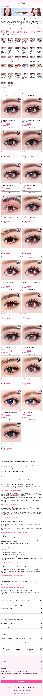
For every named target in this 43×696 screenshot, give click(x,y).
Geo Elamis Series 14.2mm (3, 42)
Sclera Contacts (30, 31)
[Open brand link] (6, 650)
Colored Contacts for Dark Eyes (21, 32)
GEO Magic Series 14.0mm (18, 60)
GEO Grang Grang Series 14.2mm (39, 68)
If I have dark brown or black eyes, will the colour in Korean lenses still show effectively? (16, 638)
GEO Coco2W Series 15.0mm (25, 42)
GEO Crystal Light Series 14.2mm (10, 77)
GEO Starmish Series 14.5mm (3, 77)
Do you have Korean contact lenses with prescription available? (12, 619)
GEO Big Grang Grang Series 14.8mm (32, 68)
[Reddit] (33, 687)
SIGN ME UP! (21, 681)
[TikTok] (18, 687)
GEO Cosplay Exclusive (10, 86)
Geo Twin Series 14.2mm (25, 68)
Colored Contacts (10, 29)
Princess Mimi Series (21, 26)
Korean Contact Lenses (10, 32)
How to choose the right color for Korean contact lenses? (11, 627)
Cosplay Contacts (23, 29)
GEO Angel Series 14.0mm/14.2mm (24, 52)
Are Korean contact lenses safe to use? (8, 612)
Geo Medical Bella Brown (15, 494)
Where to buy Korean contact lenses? (7, 630)
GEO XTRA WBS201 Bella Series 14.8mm (10, 68)
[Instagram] (16, 687)
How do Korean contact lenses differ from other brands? (11, 615)
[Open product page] (32, 140)
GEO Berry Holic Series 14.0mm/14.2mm (10, 61)
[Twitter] (23, 687)
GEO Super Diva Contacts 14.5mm (24, 77)
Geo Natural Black (17, 497)
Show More (21, 642)
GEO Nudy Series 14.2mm (25, 60)
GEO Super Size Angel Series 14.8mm (39, 60)
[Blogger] (31, 687)
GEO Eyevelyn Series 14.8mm (32, 42)
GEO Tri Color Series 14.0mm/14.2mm (10, 52)
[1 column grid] (16, 96)
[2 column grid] (6, 96)
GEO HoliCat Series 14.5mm (18, 42)
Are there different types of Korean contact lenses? (10, 623)
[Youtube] (28, 687)
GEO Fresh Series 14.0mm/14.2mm (3, 69)
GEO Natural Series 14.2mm (18, 68)
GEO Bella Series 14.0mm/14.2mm (3, 52)
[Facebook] (21, 687)
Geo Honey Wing (13, 508)
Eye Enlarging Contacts (32, 32)
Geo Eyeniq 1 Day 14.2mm (10, 42)
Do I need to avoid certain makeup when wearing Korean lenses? (12, 634)
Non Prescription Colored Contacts (33, 29)
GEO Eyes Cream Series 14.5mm (17, 77)
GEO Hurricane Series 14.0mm (3, 60)
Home (2, 6)
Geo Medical (6, 6)
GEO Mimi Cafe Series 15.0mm (39, 51)
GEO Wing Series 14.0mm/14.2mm (32, 52)
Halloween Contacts (4, 30)
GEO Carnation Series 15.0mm (39, 77)
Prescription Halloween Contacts (21, 31)
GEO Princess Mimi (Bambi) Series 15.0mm (39, 42)
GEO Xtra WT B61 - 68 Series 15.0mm (3, 86)
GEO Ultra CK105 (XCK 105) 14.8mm (17, 51)
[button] (1, 3)
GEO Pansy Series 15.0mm (32, 77)
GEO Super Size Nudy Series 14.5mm (32, 60)
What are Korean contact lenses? (7, 608)
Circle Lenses (17, 29)
